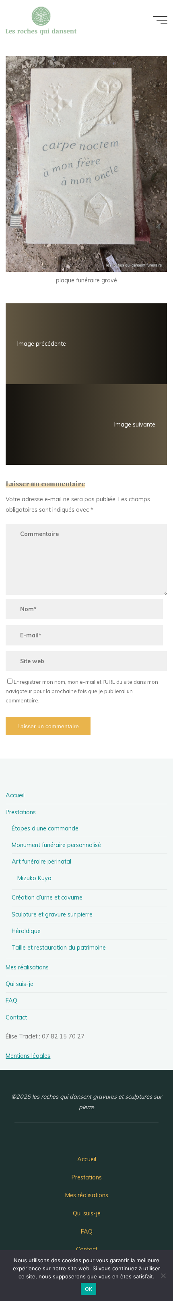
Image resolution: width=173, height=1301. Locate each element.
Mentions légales (28, 1055)
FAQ (11, 1000)
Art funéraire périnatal (41, 861)
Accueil (15, 795)
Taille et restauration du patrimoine (59, 947)
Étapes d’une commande (45, 828)
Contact (16, 1017)
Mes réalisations (27, 967)
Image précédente (41, 343)
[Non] (163, 1276)
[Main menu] (160, 20)
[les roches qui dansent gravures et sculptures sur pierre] (41, 20)
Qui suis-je (19, 984)
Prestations (21, 812)
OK (89, 1289)
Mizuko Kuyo (34, 878)
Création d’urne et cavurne (47, 897)
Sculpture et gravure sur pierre (52, 914)
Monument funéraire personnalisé (56, 845)
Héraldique (26, 931)
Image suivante (135, 424)
